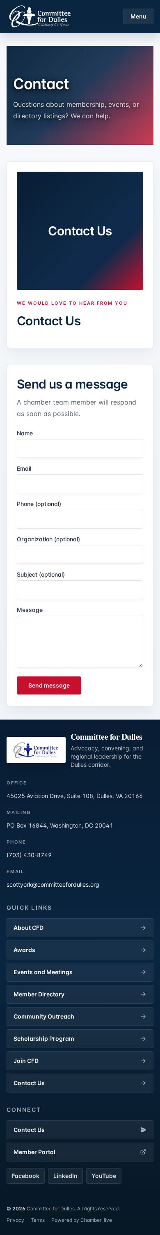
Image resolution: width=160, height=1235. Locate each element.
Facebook (25, 1175)
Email (24, 468)
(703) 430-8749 (29, 854)
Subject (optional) (41, 574)
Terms (38, 1220)
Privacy (15, 1220)
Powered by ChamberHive (81, 1220)
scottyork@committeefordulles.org (53, 884)
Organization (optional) (48, 539)
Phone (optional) (39, 503)
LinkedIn (65, 1175)
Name (25, 433)
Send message (49, 685)
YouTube (103, 1175)
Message (30, 609)
